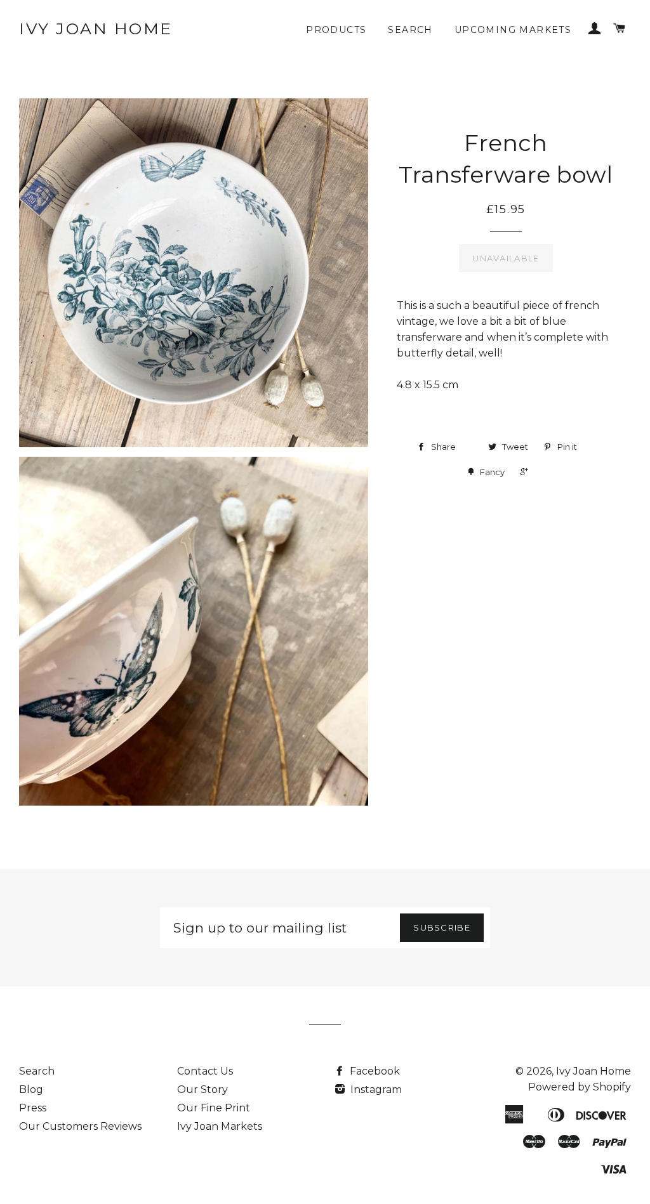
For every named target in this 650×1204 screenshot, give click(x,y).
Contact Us (205, 1071)
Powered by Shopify (579, 1087)
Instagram (375, 1089)
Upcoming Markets (512, 30)
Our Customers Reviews (80, 1126)
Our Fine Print (213, 1108)
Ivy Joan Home (96, 28)
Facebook (373, 1071)
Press (32, 1108)
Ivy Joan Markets (219, 1126)
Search (410, 30)
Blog (31, 1089)
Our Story (202, 1089)
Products (336, 30)
